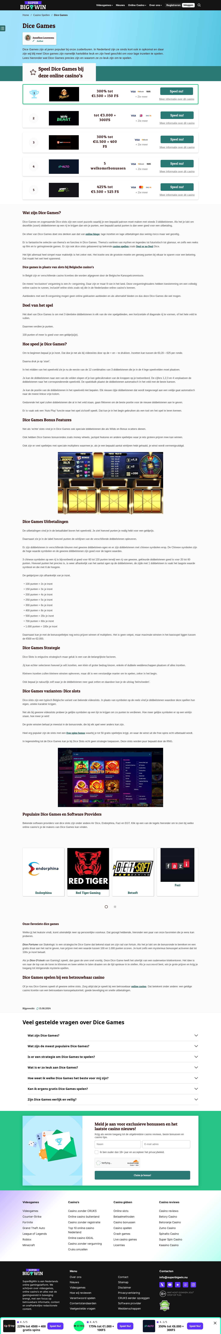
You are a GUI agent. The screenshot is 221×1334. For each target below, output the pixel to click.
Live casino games (125, 1239)
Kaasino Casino (169, 1245)
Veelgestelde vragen (82, 1308)
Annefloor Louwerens (43, 37)
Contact (123, 1277)
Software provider (129, 1303)
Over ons (154, 5)
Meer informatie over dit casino (176, 99)
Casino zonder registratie (84, 1222)
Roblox (27, 1239)
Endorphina (43, 893)
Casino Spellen (41, 15)
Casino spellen (123, 1228)
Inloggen (188, 5)
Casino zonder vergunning (85, 1243)
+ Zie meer (141, 96)
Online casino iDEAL (81, 1238)
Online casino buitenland (83, 1216)
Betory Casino (168, 1216)
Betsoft (133, 893)
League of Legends (35, 1233)
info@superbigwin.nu (173, 1277)
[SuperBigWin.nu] (33, 4)
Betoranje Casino (170, 1222)
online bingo (93, 234)
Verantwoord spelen (82, 1298)
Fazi (177, 885)
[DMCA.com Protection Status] (164, 1304)
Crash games (122, 1233)
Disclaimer (124, 1287)
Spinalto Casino (169, 1233)
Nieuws (120, 5)
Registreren (173, 5)
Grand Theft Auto (34, 1228)
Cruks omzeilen (78, 1249)
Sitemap (123, 1282)
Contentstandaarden (83, 1303)
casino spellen (121, 246)
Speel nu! (176, 91)
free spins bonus (75, 732)
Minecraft (29, 1245)
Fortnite (28, 1222)
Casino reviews (168, 1210)
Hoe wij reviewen (80, 1292)
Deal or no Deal (144, 246)
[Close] (215, 1323)
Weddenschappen (129, 1308)
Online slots (121, 1210)
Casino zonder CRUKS (82, 1210)
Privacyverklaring (129, 1292)
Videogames (103, 5)
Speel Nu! (55, 1326)
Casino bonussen (124, 1222)
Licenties (119, 1245)
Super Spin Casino (170, 1239)
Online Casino (136, 5)
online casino (138, 986)
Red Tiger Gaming (88, 893)
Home (26, 15)
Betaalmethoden (124, 1216)
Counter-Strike (32, 1216)
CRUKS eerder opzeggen (134, 1298)
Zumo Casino (167, 1228)
